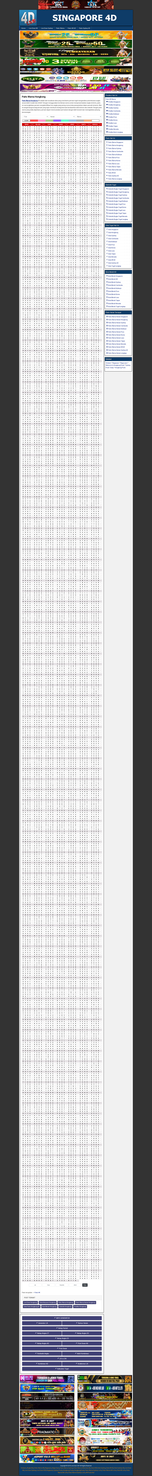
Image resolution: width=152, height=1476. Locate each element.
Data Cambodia (113, 238)
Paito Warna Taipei (114, 167)
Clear (85, 1285)
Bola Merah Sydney (114, 282)
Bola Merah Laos (113, 297)
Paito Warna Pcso (114, 157)
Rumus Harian (83, 1323)
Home (23, 28)
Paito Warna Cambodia (115, 151)
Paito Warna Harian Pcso (116, 332)
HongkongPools (79, 1470)
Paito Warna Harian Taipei (116, 341)
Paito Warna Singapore (115, 142)
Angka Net (30, 1468)
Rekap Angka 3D (83, 1333)
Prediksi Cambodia (114, 111)
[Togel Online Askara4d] (47, 1414)
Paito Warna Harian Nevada (117, 344)
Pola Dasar (63, 1348)
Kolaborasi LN (82, 1364)
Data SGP (94, 1468)
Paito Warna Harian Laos (116, 338)
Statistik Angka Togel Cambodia (118, 198)
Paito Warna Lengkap (115, 179)
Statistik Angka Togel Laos (116, 210)
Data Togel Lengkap (114, 266)
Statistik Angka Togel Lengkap (118, 219)
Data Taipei (111, 254)
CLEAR (26, 120)
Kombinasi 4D (43, 1364)
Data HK (87, 1468)
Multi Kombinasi (83, 1354)
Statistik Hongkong (65, 1306)
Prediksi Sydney (113, 108)
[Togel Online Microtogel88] (47, 1379)
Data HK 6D (111, 260)
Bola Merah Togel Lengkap (116, 306)
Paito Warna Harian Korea (116, 335)
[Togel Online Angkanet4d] (105, 1432)
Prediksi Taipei (113, 126)
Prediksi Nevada (113, 129)
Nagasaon (116, 363)
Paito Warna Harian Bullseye (117, 329)
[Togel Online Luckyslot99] (105, 1388)
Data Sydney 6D (113, 263)
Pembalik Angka (43, 1354)
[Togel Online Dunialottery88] (105, 1406)
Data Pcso (111, 245)
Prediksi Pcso (112, 117)
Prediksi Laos (112, 123)
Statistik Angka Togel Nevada (117, 216)
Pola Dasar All (82, 1343)
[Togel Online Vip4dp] (105, 1397)
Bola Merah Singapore (115, 276)
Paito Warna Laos (114, 164)
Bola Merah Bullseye (114, 288)
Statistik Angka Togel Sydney (117, 195)
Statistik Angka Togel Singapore (118, 189)
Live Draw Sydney (47, 28)
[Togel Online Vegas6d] (47, 1406)
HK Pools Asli (90, 1472)
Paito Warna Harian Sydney (117, 323)
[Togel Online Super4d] (76, 53)
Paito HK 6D (72, 28)
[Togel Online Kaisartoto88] (47, 1450)
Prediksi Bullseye (113, 114)
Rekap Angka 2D (63, 1338)
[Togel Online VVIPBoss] (76, 35)
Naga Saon (55, 1468)
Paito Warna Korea (114, 160)
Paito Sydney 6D (84, 28)
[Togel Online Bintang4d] (47, 1423)
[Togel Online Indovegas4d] (105, 1458)
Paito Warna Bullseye (115, 154)
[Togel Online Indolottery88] (105, 1423)
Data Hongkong (113, 232)
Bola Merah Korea (114, 294)
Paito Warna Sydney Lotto (93, 1470)
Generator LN (43, 1323)
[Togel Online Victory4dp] (47, 1388)
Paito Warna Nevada (114, 170)
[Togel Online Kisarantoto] (76, 70)
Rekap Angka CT (43, 1333)
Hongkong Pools (120, 367)
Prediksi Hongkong (80, 1306)
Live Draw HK (33, 28)
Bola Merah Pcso (113, 291)
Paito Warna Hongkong (33, 96)
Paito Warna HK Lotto (109, 1470)
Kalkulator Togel (63, 1369)
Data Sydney (112, 235)
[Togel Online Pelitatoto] (76, 79)
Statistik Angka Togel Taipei (117, 213)
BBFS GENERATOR (63, 1318)
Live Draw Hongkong (30, 1302)
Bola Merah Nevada (114, 303)
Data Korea (111, 248)
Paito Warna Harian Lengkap (117, 353)
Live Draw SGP (41, 1470)
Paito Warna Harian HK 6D (116, 347)
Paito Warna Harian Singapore (118, 317)
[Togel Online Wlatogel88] (47, 1432)
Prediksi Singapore (114, 102)
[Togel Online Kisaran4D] (76, 61)
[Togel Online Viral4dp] (76, 88)
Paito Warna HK (39, 1468)
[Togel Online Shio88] (105, 1450)
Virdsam (108, 363)
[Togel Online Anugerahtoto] (105, 1414)
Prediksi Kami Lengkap (115, 132)
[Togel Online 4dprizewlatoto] (47, 1441)
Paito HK (37, 1292)
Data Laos (111, 251)
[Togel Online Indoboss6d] (105, 1379)
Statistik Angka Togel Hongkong (118, 192)
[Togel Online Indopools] (105, 1441)
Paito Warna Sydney (114, 148)
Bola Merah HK (113, 279)
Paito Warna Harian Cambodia (118, 326)
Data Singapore (113, 229)
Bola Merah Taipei (114, 300)
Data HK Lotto (121, 1470)
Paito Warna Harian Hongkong (85, 1302)
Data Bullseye (112, 241)
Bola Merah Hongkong (49, 1306)
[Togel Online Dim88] (76, 44)
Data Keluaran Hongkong (48, 1302)
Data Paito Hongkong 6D (32, 1306)
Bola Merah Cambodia (115, 285)
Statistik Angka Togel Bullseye (118, 201)
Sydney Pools (58, 1470)
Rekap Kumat (63, 1328)
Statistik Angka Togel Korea (117, 207)
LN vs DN (62, 1359)
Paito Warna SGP (79, 1468)
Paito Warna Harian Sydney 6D (118, 350)
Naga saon (123, 363)
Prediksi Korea (112, 120)
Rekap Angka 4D (43, 1343)
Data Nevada (112, 257)
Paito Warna (60, 28)
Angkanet (50, 1470)
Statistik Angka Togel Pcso (117, 204)
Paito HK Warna (111, 99)
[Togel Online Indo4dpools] (47, 1458)
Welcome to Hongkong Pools (115, 365)
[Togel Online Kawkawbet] (47, 1397)
